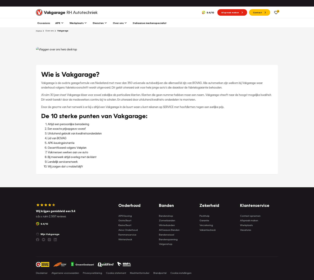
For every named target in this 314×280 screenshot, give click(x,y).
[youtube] (43, 239)
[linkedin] (55, 239)
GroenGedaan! (84, 264)
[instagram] (49, 239)
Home (39, 31)
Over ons (49, 31)
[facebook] (37, 239)
